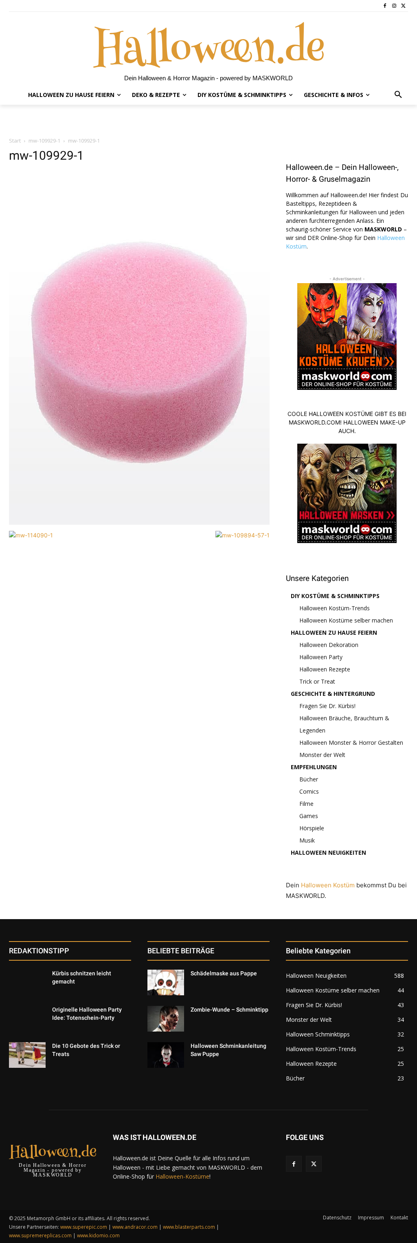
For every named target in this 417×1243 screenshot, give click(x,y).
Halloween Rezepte (324, 669)
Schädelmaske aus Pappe (224, 973)
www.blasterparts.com (189, 1226)
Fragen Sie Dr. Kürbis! (327, 706)
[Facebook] (385, 6)
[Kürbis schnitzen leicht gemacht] (27, 982)
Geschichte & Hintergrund (333, 693)
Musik (307, 840)
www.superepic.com (83, 1226)
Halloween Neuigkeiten (328, 852)
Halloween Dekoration (328, 645)
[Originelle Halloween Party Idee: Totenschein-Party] (27, 1019)
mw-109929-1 (44, 140)
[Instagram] (394, 6)
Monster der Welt (322, 755)
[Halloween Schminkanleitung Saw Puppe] (165, 1055)
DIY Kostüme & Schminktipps (335, 596)
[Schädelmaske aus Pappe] (165, 982)
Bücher (308, 779)
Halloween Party (320, 657)
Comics (309, 791)
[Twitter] (403, 6)
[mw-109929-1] (139, 522)
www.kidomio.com (98, 1235)
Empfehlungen (314, 767)
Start (15, 140)
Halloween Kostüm (328, 885)
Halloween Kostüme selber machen (346, 620)
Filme (306, 803)
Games (308, 816)
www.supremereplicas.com (40, 1235)
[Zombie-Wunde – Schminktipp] (165, 1019)
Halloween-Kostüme (182, 1176)
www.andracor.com (135, 1226)
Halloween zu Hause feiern (334, 632)
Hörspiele (311, 828)
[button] (398, 95)
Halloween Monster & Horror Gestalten (351, 742)
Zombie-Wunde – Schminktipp (229, 1009)
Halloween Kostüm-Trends (334, 608)
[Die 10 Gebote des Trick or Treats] (27, 1055)
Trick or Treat (317, 681)
